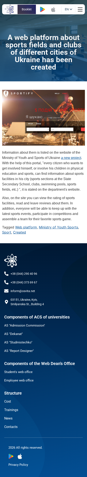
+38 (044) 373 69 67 (24, 282)
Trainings (11, 410)
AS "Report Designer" (19, 351)
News (8, 418)
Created (19, 232)
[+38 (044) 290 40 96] (6, 274)
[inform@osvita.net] (6, 291)
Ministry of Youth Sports (58, 227)
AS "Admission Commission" (24, 325)
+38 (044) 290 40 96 (24, 273)
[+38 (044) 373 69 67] (6, 282)
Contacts (11, 427)
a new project (71, 158)
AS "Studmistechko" (18, 342)
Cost (7, 401)
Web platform (26, 227)
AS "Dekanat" (13, 334)
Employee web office (19, 380)
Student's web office (18, 372)
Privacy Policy (18, 465)
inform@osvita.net (23, 291)
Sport (6, 232)
